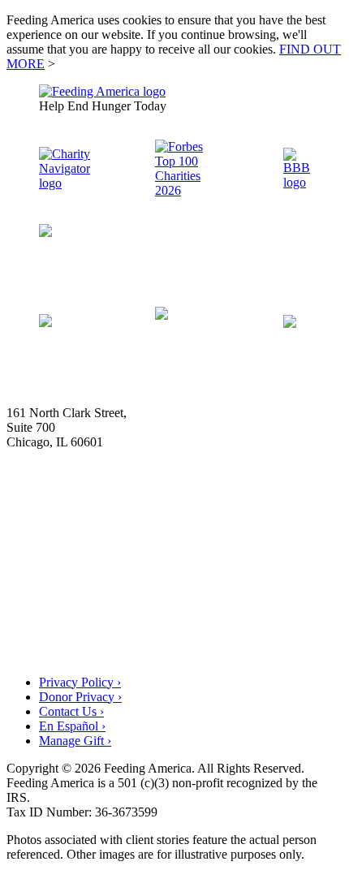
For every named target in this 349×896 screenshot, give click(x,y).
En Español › (72, 726)
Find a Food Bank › (269, 643)
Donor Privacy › (80, 697)
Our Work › (291, 495)
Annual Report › (275, 569)
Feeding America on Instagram (96, 272)
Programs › (290, 533)
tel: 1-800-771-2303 (57, 456)
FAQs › (307, 607)
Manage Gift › (75, 740)
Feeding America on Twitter (260, 258)
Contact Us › (71, 711)
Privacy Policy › (80, 682)
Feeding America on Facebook (93, 258)
